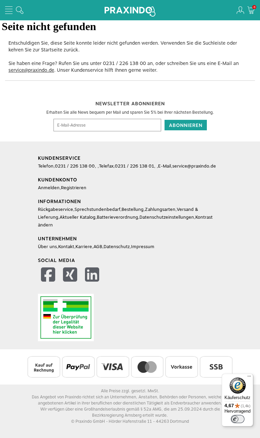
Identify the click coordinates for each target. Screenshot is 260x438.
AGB (97, 246)
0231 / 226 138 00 (124, 63)
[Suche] (19, 10)
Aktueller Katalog (77, 217)
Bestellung (133, 209)
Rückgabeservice (55, 209)
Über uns (47, 246)
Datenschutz (117, 246)
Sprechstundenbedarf (97, 209)
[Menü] (249, 378)
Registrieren (73, 187)
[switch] (237, 419)
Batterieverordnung (117, 217)
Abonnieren (185, 125)
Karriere (83, 246)
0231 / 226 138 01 (134, 166)
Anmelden (49, 187)
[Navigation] (9, 10)
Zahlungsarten (160, 209)
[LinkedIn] (93, 275)
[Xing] (71, 275)
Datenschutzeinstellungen (166, 217)
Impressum (142, 246)
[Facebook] (49, 275)
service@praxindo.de (31, 70)
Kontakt (66, 246)
